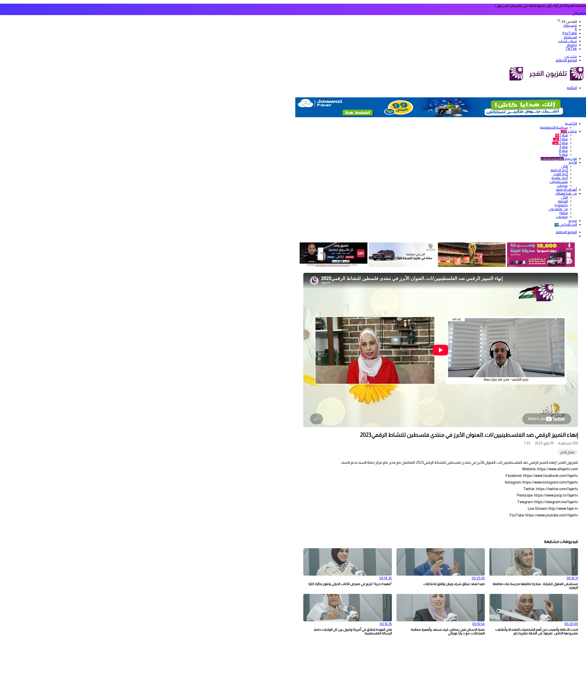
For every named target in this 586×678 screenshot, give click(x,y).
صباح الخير (567, 452)
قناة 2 (560, 143)
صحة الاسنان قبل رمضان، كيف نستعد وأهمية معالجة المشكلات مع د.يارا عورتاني (448, 631)
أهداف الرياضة (566, 189)
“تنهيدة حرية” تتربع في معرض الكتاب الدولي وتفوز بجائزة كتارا (350, 584)
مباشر (569, 131)
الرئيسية (571, 123)
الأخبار (572, 162)
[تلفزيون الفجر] (526, 80)
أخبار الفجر (560, 174)
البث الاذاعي (565, 224)
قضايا (563, 213)
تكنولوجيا (561, 205)
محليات (562, 186)
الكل (564, 166)
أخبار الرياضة (559, 170)
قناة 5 (563, 155)
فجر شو (559, 158)
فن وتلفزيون (558, 209)
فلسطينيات (559, 182)
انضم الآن (579, 13)
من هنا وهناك (566, 193)
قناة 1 (561, 135)
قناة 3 (563, 147)
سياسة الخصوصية (554, 127)
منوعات (562, 217)
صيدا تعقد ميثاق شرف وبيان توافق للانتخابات (454, 584)
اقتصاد (563, 201)
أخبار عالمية (559, 178)
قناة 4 (563, 151)
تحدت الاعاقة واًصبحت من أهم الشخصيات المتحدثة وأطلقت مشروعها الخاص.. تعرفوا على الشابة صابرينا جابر (536, 631)
